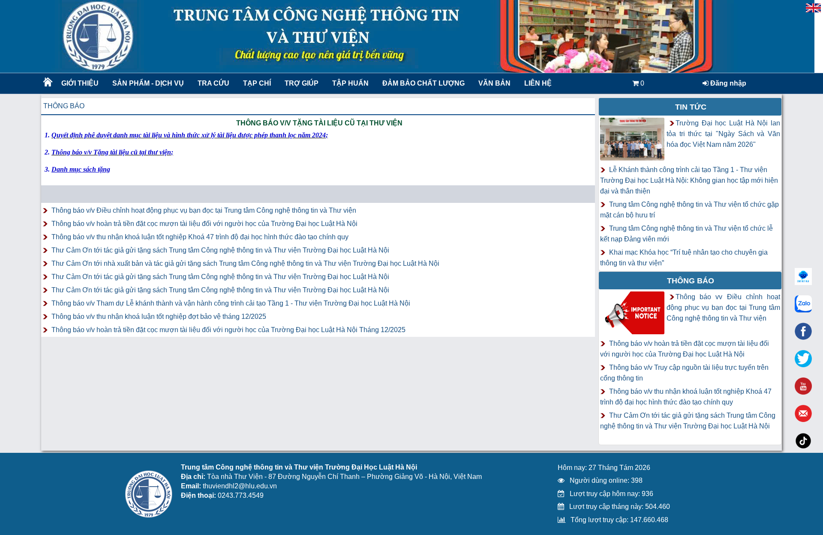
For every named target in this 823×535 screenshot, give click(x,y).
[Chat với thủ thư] (803, 303)
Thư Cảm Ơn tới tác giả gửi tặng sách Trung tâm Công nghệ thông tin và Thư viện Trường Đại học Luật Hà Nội (220, 250)
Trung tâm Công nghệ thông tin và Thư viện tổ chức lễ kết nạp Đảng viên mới (686, 234)
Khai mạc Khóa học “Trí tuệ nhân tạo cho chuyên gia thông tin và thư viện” (684, 258)
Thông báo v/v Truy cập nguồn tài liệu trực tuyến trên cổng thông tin (684, 373)
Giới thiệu (80, 83)
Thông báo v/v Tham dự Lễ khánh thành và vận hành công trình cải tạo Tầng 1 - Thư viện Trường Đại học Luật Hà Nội (230, 303)
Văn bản (494, 83)
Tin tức (690, 107)
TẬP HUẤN (350, 83)
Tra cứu (213, 83)
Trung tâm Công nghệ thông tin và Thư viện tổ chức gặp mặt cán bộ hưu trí (689, 210)
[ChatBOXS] (803, 276)
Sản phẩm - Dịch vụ (147, 83)
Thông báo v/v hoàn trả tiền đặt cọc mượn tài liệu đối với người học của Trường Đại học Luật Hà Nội (204, 223)
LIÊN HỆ (538, 83)
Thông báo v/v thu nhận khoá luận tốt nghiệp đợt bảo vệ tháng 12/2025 (158, 316)
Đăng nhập (727, 83)
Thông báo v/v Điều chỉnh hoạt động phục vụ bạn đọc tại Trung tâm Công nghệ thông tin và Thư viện (203, 210)
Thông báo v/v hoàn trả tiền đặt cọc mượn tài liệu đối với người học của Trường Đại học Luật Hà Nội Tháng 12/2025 (228, 329)
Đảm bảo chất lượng (422, 83)
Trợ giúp (301, 83)
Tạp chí (257, 83)
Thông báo (63, 106)
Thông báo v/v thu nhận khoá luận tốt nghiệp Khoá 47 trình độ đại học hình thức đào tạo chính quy (199, 237)
